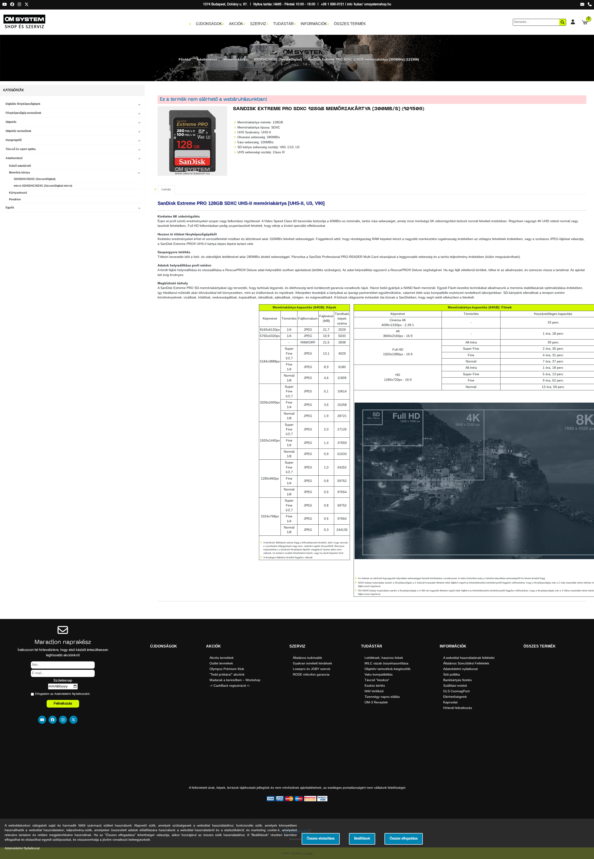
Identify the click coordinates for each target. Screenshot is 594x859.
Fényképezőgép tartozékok (23, 113)
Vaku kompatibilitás (379, 674)
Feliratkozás (63, 703)
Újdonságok (209, 24)
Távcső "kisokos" (377, 680)
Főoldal (185, 59)
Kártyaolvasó (18, 192)
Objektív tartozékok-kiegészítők (387, 669)
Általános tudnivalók (307, 658)
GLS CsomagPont (456, 691)
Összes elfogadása (404, 838)
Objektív (11, 122)
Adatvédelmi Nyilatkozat (70, 694)
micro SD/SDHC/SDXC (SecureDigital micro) (43, 185)
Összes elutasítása (321, 838)
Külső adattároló (20, 165)
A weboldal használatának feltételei (468, 658)
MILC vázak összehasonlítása (386, 663)
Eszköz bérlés (375, 685)
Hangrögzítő (14, 140)
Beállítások (362, 838)
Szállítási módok (455, 685)
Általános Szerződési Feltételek (466, 663)
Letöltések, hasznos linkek (384, 658)
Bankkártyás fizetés (457, 680)
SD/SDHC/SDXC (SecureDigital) (278, 59)
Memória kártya (235, 59)
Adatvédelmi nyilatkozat (460, 669)
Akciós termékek (222, 658)
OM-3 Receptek (376, 702)
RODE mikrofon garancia (311, 674)
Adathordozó (207, 59)
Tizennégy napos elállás (382, 697)
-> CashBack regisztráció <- (230, 685)
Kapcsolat (450, 702)
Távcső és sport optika (21, 149)
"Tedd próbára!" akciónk (227, 674)
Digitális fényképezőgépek (23, 104)
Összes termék (350, 24)
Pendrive (15, 199)
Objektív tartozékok (18, 131)
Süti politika (451, 674)
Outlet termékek (221, 663)
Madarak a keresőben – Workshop (235, 680)
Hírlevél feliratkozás (457, 708)
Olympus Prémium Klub (227, 669)
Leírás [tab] (166, 189)
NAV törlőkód (374, 691)
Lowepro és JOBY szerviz (311, 669)
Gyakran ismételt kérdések (312, 663)
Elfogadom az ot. (62, 694)
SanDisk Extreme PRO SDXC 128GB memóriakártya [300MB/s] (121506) (363, 59)
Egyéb (10, 207)
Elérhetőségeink (455, 697)
